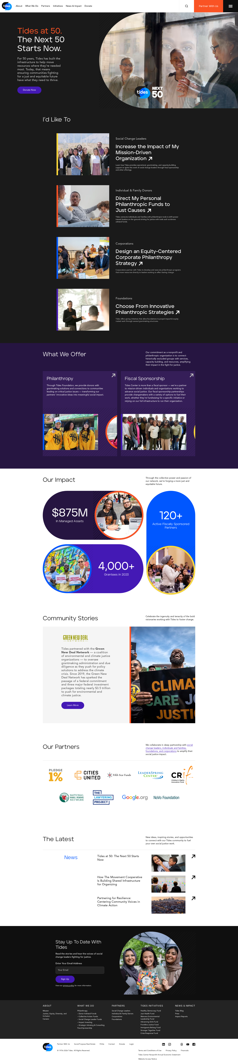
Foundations (117, 1019)
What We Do (31, 6)
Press (177, 1014)
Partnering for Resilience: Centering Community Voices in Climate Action (118, 902)
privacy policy (68, 986)
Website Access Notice (147, 1059)
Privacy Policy (171, 1050)
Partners (45, 6)
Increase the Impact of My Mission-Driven (147, 152)
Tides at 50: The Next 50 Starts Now (118, 858)
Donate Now (29, 90)
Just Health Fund (147, 1014)
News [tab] (70, 857)
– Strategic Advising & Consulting (91, 1025)
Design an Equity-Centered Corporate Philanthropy (148, 257)
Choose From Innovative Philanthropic (145, 309)
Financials (185, 1050)
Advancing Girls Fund (149, 1022)
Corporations (117, 1016)
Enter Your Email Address (69, 963)
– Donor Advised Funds (86, 1014)
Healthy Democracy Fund (151, 1011)
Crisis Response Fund (149, 1033)
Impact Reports (181, 1016)
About (19, 6)
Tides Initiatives (152, 1006)
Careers (46, 1019)
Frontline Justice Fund (150, 1025)
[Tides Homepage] (7, 6)
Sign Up (65, 979)
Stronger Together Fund (150, 1030)
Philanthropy (60, 378)
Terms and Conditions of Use (149, 1050)
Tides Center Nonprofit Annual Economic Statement (159, 1055)
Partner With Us (208, 6)
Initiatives (58, 6)
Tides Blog (179, 1011)
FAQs (102, 1044)
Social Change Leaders (121, 1011)
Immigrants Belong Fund (151, 1027)
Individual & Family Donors (122, 1014)
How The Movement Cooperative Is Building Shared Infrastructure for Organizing (119, 881)
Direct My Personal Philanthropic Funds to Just (143, 204)
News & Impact (74, 6)
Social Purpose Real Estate (84, 1044)
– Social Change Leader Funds (89, 1019)
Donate (88, 6)
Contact (111, 1044)
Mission (46, 1011)
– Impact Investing (84, 1022)
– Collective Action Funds (87, 1016)
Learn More (73, 705)
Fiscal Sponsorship (145, 378)
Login (131, 1044)
